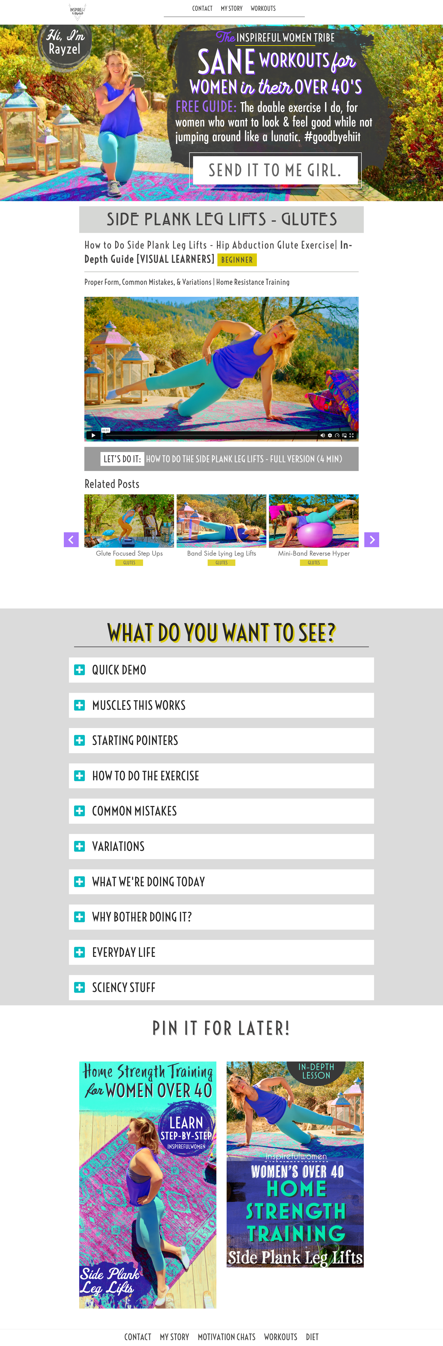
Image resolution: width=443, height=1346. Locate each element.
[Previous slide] (71, 539)
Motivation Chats (227, 1338)
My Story (232, 8)
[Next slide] (371, 539)
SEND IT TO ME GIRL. (275, 170)
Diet (312, 1338)
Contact (202, 8)
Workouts (263, 8)
